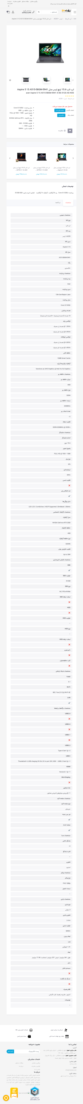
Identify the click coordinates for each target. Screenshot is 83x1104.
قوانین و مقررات (16, 1)
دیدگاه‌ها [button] (58, 203)
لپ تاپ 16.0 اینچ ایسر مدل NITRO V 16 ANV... (21, 169)
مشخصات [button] (68, 203)
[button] (13, 12)
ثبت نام (10, 1051)
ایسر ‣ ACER (63, 99)
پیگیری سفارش (33, 1)
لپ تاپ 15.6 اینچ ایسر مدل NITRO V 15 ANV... (41, 169)
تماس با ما (10, 3)
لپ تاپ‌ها (71, 99)
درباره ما (10, 1)
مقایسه (60, 131)
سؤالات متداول (25, 1)
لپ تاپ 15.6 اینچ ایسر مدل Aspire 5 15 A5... (62, 169)
